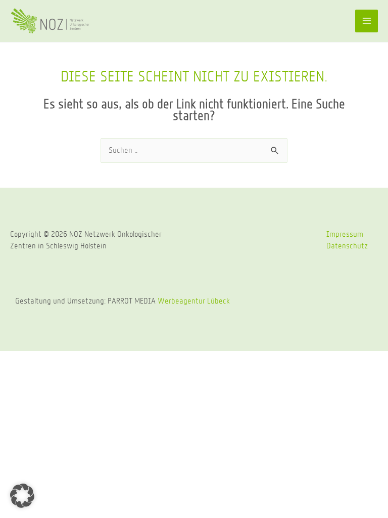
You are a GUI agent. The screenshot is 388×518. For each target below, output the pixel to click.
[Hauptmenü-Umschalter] (366, 21)
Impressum (344, 234)
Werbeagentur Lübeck (194, 301)
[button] (22, 495)
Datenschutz (347, 245)
